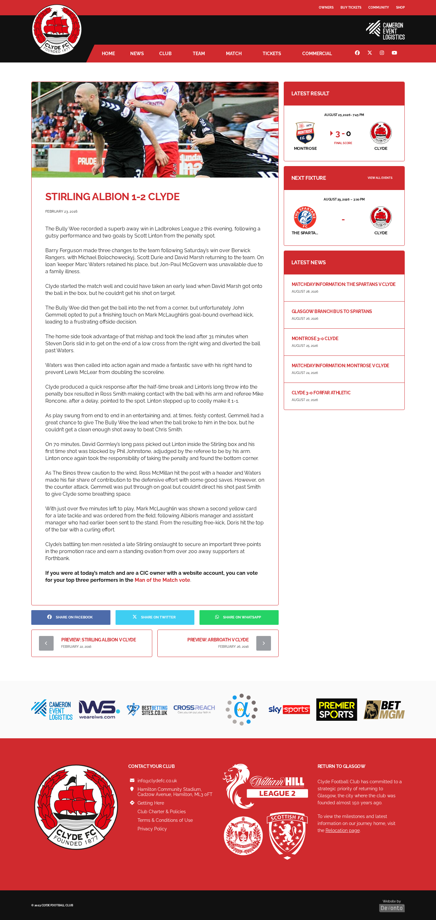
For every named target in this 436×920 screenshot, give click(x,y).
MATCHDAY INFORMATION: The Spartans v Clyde (343, 284)
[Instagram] (383, 53)
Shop (400, 7)
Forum (325, 20)
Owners (326, 7)
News (137, 53)
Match (234, 53)
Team (199, 53)
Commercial (317, 53)
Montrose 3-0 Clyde (315, 338)
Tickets (272, 53)
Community (378, 7)
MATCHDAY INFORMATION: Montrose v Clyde (340, 365)
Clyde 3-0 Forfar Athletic (321, 392)
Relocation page (343, 830)
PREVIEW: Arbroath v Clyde (218, 639)
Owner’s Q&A (330, 25)
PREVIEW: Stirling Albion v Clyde (98, 639)
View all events (380, 177)
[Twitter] (370, 53)
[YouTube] (395, 53)
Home (108, 53)
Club (165, 53)
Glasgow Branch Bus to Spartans (332, 311)
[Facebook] (358, 53)
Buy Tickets (351, 7)
